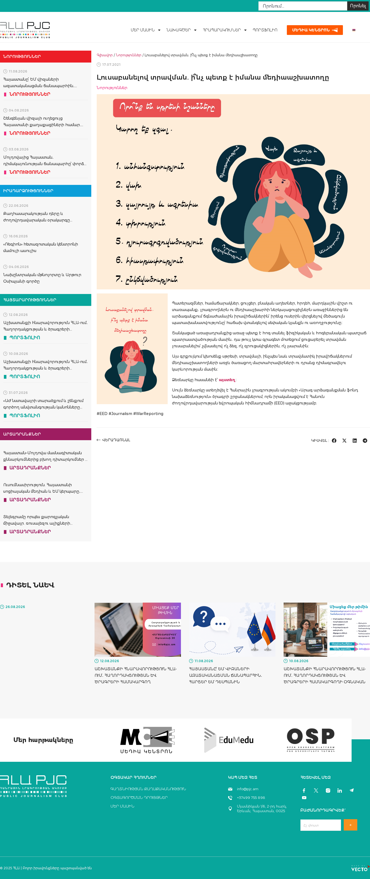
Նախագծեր (179, 30)
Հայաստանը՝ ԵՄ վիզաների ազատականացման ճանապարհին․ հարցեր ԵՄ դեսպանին (38, 86)
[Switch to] (354, 29)
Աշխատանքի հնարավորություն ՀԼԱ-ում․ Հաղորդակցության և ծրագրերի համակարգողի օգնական (45, 368)
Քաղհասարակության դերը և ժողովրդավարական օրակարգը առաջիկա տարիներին (36, 220)
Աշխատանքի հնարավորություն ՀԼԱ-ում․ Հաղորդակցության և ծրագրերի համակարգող (45, 329)
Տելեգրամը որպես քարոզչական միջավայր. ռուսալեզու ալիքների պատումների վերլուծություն (36, 523)
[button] (334, 440)
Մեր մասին (143, 30)
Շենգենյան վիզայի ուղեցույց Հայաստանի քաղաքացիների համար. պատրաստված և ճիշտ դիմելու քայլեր (42, 125)
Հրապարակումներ (222, 30)
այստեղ (227, 379)
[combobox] (302, 6)
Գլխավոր (105, 55)
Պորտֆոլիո (265, 30)
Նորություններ (128, 55)
